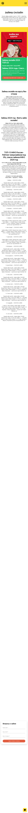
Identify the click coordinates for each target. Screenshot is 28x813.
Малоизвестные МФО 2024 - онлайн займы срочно (15, 77)
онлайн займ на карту (10, 72)
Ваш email (5, 731)
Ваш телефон (6, 736)
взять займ (13, 124)
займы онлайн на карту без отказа (16, 98)
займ (12, 132)
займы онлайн (9, 16)
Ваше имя (5, 727)
